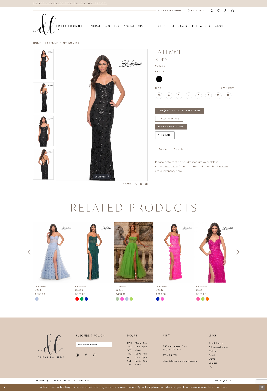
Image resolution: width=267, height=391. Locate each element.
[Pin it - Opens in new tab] (141, 184)
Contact (213, 363)
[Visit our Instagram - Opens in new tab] (77, 355)
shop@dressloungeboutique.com (180, 361)
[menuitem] (171, 10)
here (224, 387)
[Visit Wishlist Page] (218, 10)
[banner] (57, 24)
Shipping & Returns (218, 347)
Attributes (165, 135)
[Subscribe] (109, 345)
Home (37, 43)
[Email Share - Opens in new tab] (146, 184)
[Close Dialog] (4, 387)
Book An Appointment (171, 127)
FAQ (210, 367)
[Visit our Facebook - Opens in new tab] (86, 355)
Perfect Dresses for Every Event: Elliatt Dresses (70, 3)
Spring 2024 (71, 43)
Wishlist (212, 351)
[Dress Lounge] (51, 346)
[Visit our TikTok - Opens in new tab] (94, 354)
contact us (170, 167)
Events (212, 359)
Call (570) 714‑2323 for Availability (180, 111)
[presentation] (53, 252)
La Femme (51, 43)
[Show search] (212, 10)
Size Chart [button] (227, 88)
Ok (262, 387)
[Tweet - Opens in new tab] (136, 184)
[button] (225, 10)
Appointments (216, 343)
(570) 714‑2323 (170, 355)
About (212, 355)
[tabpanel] (43, 65)
